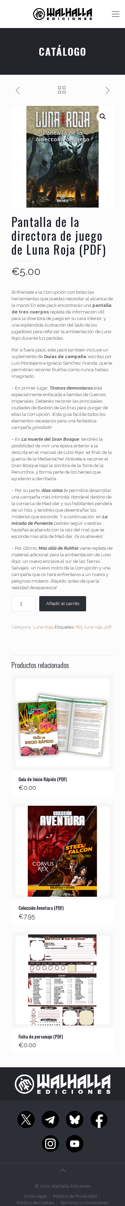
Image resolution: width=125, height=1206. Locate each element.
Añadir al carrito (62, 603)
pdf (108, 627)
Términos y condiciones (84, 1202)
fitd (79, 627)
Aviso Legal (35, 1196)
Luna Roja (43, 627)
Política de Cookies (36, 1202)
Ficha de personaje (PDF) (40, 1036)
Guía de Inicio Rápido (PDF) (42, 779)
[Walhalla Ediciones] (62, 13)
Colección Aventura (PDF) (41, 907)
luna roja (93, 627)
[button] (103, 116)
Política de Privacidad (75, 1196)
